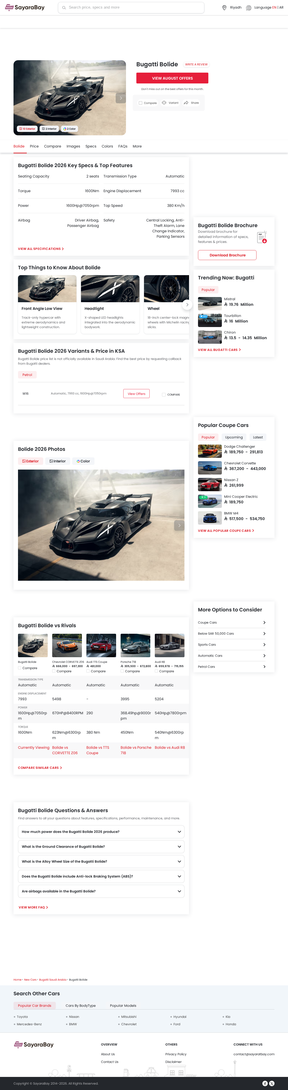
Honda (231, 1024)
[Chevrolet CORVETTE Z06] (67, 645)
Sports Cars (207, 644)
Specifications (47, 249)
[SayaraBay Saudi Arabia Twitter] (271, 1083)
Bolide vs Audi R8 (170, 747)
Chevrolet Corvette (240, 463)
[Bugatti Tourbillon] (210, 320)
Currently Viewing (34, 747)
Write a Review (196, 64)
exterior (32, 461)
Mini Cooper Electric (241, 497)
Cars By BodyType (81, 1005)
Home (17, 980)
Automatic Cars (210, 655)
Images (73, 146)
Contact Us (109, 1062)
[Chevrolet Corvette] (210, 468)
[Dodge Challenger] (210, 451)
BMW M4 (231, 513)
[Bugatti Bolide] (33, 645)
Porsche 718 (128, 662)
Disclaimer (173, 1062)
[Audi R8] (169, 645)
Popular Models (123, 1005)
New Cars (30, 980)
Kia (228, 1016)
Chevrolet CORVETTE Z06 (68, 662)
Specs (91, 146)
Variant (173, 103)
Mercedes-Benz (29, 1024)
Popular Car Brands (34, 1005)
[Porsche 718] (135, 645)
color (85, 461)
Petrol (27, 374)
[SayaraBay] (24, 8)
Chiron (230, 332)
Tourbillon (232, 316)
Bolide (19, 146)
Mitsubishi (128, 1016)
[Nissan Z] (210, 484)
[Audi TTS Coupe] (101, 645)
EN (274, 7)
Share (194, 103)
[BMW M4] (210, 518)
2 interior (51, 129)
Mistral (229, 299)
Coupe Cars (207, 622)
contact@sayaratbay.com (254, 1054)
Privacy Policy (176, 1054)
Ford (176, 1024)
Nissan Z (231, 480)
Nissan (74, 1016)
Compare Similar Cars (38, 767)
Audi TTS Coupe (96, 662)
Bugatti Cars (225, 350)
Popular (208, 289)
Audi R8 (160, 662)
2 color (71, 129)
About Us (108, 1054)
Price (34, 146)
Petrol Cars (206, 666)
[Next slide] (121, 98)
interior (60, 461)
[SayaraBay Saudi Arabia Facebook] (265, 1083)
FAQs (122, 146)
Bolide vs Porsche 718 (136, 750)
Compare (52, 146)
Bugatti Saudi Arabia (52, 980)
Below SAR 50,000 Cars (216, 633)
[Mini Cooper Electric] (210, 501)
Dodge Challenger (239, 447)
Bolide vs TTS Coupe (97, 750)
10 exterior (29, 129)
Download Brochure (228, 255)
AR (281, 7)
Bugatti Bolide (27, 662)
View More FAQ (32, 907)
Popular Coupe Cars (232, 530)
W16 (25, 393)
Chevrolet (129, 1024)
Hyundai (179, 1016)
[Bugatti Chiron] (210, 337)
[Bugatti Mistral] (210, 303)
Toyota (22, 1016)
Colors (107, 146)
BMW (73, 1024)
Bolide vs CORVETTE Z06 (65, 750)
